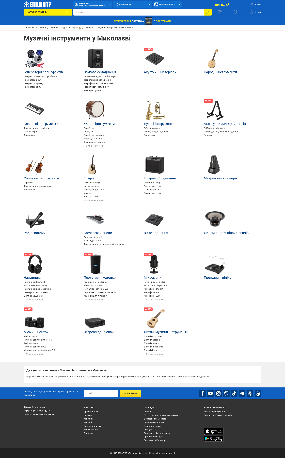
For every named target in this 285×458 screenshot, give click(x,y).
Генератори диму (33, 80)
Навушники (33, 278)
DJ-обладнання (156, 233)
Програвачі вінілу (217, 278)
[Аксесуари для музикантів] (215, 110)
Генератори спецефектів (43, 72)
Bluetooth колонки (93, 285)
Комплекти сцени (98, 233)
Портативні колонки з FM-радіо (100, 292)
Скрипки (28, 182)
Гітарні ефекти (151, 189)
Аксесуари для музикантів (225, 124)
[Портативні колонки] (95, 264)
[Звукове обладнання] (95, 59)
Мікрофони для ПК (153, 289)
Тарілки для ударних (94, 142)
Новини (88, 415)
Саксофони (149, 135)
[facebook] (202, 393)
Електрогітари (91, 196)
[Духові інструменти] (155, 110)
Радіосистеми (35, 233)
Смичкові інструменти (41, 178)
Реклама (88, 433)
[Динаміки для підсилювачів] (215, 219)
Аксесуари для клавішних (37, 128)
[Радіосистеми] (35, 219)
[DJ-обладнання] (155, 219)
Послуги (148, 429)
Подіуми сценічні (93, 237)
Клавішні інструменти (41, 124)
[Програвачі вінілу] (215, 264)
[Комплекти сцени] (95, 219)
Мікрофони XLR (152, 292)
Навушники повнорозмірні (37, 289)
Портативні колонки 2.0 (96, 289)
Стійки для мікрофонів (215, 128)
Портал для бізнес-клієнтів (218, 415)
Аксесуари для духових (156, 131)
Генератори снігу (32, 87)
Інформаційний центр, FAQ (37, 410)
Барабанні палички (94, 135)
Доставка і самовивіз (155, 419)
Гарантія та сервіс (153, 426)
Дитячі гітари (151, 350)
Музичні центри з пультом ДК (39, 350)
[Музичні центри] (35, 319)
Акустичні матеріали (160, 72)
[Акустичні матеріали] (155, 59)
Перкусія (88, 131)
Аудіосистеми (31, 343)
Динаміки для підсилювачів (226, 233)
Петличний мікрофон (155, 282)
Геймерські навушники (36, 292)
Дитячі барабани (152, 340)
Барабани (89, 128)
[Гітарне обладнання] (155, 165)
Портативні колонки (100, 278)
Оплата (147, 411)
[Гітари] (95, 165)
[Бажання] (235, 12)
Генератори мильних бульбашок (40, 76)
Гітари (89, 178)
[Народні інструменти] (215, 59)
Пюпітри (208, 135)
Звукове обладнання (100, 72)
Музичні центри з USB (35, 346)
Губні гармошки (152, 128)
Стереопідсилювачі (99, 332)
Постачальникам (93, 426)
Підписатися (130, 393)
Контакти (89, 419)
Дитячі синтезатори (154, 346)
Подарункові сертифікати (157, 433)
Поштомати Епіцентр (155, 440)
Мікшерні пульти (92, 90)
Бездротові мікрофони (155, 285)
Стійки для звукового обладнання (221, 131)
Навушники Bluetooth (35, 282)
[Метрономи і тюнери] (215, 165)
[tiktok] (234, 393)
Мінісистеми (30, 336)
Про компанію (91, 411)
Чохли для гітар (92, 186)
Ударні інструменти (99, 124)
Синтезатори (30, 131)
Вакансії (88, 422)
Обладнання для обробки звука (100, 76)
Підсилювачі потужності (96, 87)
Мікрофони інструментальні (98, 83)
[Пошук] (208, 12)
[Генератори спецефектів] (35, 59)
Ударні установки (93, 138)
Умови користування (214, 411)
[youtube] (210, 393)
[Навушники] (35, 264)
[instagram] (218, 393)
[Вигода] (222, 4)
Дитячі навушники (33, 296)
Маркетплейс (91, 429)
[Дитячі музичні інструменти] (155, 319)
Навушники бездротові (36, 285)
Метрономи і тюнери (220, 178)
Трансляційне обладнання (97, 80)
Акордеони (29, 135)
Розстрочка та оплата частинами (161, 415)
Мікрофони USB (152, 296)
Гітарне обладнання (160, 178)
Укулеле (88, 193)
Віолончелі (29, 189)
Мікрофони (152, 278)
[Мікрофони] (155, 264)
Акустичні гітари (92, 182)
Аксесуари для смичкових (37, 186)
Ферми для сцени (93, 240)
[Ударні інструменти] (95, 110)
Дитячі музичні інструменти (166, 332)
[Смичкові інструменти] (35, 165)
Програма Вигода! (153, 436)
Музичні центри (36, 332)
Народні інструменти (220, 72)
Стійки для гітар (152, 182)
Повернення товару (154, 422)
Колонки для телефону (95, 296)
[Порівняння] (220, 12)
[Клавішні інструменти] (35, 110)
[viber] (226, 393)
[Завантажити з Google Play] (214, 439)
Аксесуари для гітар (94, 189)
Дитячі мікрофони (153, 336)
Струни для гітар (152, 186)
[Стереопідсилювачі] (95, 319)
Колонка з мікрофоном (96, 282)
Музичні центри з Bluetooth (38, 340)
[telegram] (242, 393)
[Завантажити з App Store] (214, 431)
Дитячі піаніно (151, 343)
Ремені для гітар (152, 193)
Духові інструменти (159, 124)
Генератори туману (33, 83)
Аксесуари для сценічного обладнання (104, 244)
